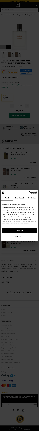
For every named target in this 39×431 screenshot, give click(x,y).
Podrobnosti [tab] (19, 198)
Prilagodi (18, 237)
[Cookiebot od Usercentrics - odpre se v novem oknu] (28, 192)
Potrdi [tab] (7, 198)
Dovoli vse (19, 230)
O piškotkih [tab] (32, 198)
